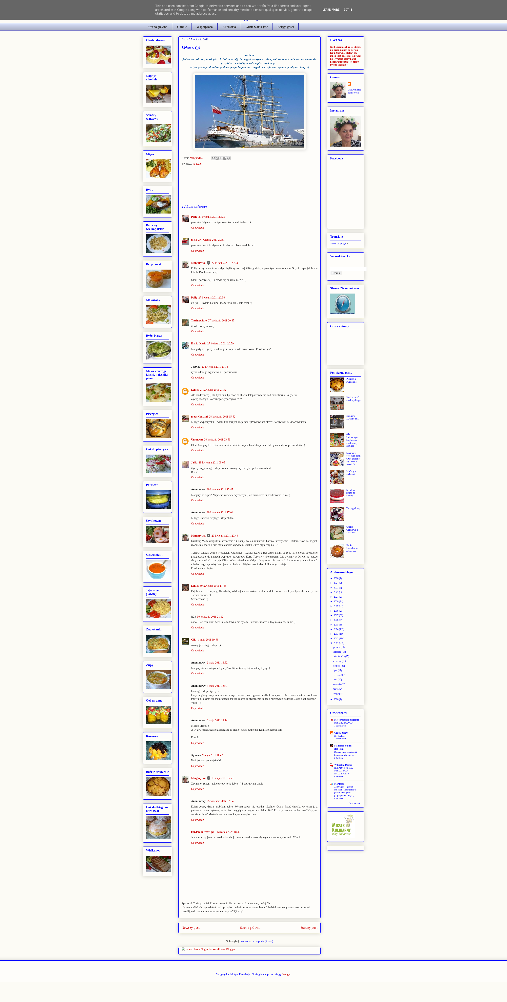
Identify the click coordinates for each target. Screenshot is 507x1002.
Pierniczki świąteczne (351, 380)
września (337, 661)
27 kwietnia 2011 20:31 (211, 239)
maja (335, 679)
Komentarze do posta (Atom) (256, 941)
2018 (336, 610)
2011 (336, 643)
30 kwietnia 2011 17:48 (213, 585)
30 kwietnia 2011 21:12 (210, 616)
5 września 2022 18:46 (227, 831)
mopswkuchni (199, 416)
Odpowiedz (197, 227)
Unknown (197, 439)
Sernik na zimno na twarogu (350, 493)
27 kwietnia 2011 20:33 (225, 262)
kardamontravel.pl (202, 831)
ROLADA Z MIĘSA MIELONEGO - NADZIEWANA (343, 771)
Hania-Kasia (198, 343)
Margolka (339, 783)
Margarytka (196, 157)
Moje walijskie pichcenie (346, 719)
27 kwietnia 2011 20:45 (221, 320)
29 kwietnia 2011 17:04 (220, 512)
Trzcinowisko (199, 320)
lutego (336, 693)
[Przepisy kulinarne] (342, 837)
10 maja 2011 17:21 (223, 778)
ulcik (194, 239)
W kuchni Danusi (343, 765)
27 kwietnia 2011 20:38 (211, 297)
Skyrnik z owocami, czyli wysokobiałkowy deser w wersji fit (353, 459)
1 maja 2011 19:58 (207, 639)
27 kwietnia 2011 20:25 (211, 216)
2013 (336, 633)
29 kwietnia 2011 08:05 (212, 462)
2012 (336, 638)
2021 (336, 596)
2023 (336, 587)
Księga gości (285, 27)
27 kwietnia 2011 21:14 (215, 366)
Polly (194, 216)
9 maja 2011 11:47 (212, 755)
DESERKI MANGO (343, 723)
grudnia (337, 647)
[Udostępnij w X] (221, 158)
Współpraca (204, 27)
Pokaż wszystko (355, 803)
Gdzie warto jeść (257, 27)
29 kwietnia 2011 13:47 (220, 489)
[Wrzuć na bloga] (217, 158)
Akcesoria (229, 27)
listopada (337, 651)
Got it (348, 9)
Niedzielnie (339, 736)
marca (336, 688)
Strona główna (157, 27)
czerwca (337, 675)
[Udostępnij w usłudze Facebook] (225, 158)
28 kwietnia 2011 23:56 (217, 439)
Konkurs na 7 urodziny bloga (353, 399)
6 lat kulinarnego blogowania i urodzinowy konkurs (352, 440)
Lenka (195, 389)
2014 (336, 629)
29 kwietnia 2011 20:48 (225, 535)
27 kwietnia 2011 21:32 (213, 389)
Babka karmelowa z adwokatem (352, 548)
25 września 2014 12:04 (220, 801)
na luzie (197, 163)
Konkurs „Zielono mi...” (353, 417)
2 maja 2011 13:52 (217, 662)
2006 (336, 699)
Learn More (330, 9)
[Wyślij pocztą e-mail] (213, 158)
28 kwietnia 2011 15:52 (222, 416)
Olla (193, 639)
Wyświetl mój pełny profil (354, 91)
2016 (336, 620)
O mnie (182, 27)
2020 (336, 601)
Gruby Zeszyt (341, 732)
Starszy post (308, 928)
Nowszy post (191, 928)
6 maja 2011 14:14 (217, 720)
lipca (335, 670)
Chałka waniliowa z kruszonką (352, 529)
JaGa (194, 462)
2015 (336, 624)
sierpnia (337, 665)
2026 (336, 578)
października (339, 656)
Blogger (286, 974)
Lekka (195, 585)
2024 (336, 583)
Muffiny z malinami (351, 473)
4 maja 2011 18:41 (217, 685)
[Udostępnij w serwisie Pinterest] (229, 158)
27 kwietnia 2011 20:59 (220, 343)
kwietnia (337, 684)
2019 (336, 606)
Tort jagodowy (353, 508)
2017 (336, 615)
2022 (336, 592)
